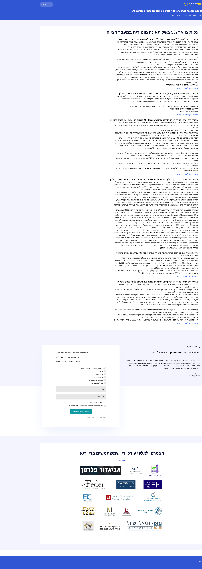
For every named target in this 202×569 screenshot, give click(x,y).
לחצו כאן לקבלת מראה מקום (187, 88)
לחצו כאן (175, 15)
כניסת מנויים (46, 4)
